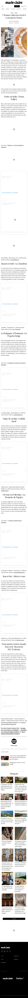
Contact (16, 959)
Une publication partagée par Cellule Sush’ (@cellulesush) (14, 482)
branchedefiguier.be (19, 572)
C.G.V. (2, 959)
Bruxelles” (3, 365)
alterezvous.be (20, 640)
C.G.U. (2, 956)
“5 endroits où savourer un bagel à (16, 363)
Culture (13, 9)
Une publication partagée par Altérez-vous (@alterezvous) (14, 633)
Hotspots (14, 774)
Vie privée (3, 962)
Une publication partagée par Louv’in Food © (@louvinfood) (14, 232)
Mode (3, 9)
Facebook (17, 329)
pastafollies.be (15, 260)
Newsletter (23, 6)
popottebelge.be (18, 415)
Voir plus (14, 918)
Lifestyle (19, 9)
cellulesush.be (4, 490)
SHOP (16, 6)
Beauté (7, 9)
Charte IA (16, 956)
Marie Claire (14, 745)
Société (24, 9)
